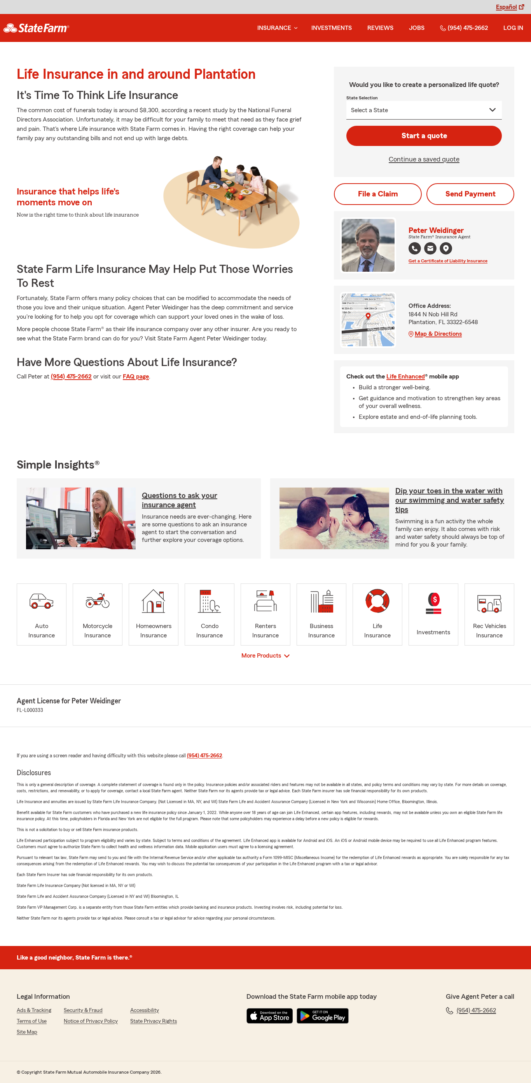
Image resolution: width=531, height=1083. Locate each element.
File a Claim (378, 194)
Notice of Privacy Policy (91, 1021)
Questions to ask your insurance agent (179, 500)
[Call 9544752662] (415, 248)
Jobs (416, 28)
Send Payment (470, 194)
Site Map (27, 1032)
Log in (513, 28)
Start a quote (424, 136)
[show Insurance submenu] (294, 28)
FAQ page (136, 376)
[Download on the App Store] (269, 1016)
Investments (331, 28)
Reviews (380, 28)
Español (506, 7)
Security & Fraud (83, 1010)
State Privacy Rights (153, 1021)
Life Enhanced (405, 376)
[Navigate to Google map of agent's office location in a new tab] (446, 248)
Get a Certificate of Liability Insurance (448, 261)
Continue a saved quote (424, 159)
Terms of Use (32, 1021)
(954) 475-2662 (468, 28)
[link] (36, 28)
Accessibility (144, 1010)
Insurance (274, 28)
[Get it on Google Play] (323, 1016)
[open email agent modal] (430, 249)
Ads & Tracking (34, 1010)
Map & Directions (438, 334)
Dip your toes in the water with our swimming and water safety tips (449, 500)
